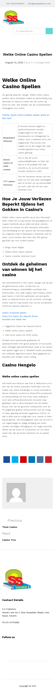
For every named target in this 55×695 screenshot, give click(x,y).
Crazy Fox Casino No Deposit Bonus (20, 316)
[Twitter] (7, 646)
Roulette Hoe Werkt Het (14, 319)
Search (49, 31)
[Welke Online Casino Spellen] (6, 459)
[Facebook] (3, 646)
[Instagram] (12, 646)
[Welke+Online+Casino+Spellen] (15, 459)
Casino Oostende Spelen (14, 313)
